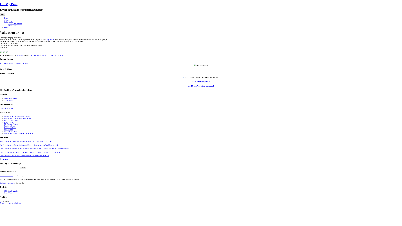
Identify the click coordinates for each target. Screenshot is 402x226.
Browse (6, 27)
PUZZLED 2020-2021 (11, 120)
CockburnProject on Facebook (201, 86)
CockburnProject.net (201, 81)
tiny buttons (50, 39)
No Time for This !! (10, 131)
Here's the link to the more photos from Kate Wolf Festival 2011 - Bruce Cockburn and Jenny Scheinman (34, 149)
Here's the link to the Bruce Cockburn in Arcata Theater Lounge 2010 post (24, 156)
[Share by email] (7, 52)
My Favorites (8, 130)
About (6, 20)
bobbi (62, 55)
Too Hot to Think (21, 63)
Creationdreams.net (6, 108)
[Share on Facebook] (1, 52)
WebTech (20, 55)
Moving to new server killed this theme (17, 116)
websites (37, 55)
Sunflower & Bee (7, 63)
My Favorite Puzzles (11, 124)
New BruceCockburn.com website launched (19, 133)
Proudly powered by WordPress (10, 203)
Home (6, 18)
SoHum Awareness (6, 176)
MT (32, 55)
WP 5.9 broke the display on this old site (17, 118)
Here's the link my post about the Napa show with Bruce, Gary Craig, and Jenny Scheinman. (30, 152)
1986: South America (15, 24)
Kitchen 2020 (8, 122)
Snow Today (12, 25)
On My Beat (8, 4)
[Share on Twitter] (4, 52)
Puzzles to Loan (9, 126)
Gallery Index (8, 22)
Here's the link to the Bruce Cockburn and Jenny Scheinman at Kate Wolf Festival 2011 (29, 145)
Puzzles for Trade (10, 128)
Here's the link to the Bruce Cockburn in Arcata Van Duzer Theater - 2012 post (26, 141)
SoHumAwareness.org (7, 183)
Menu (2, 14)
